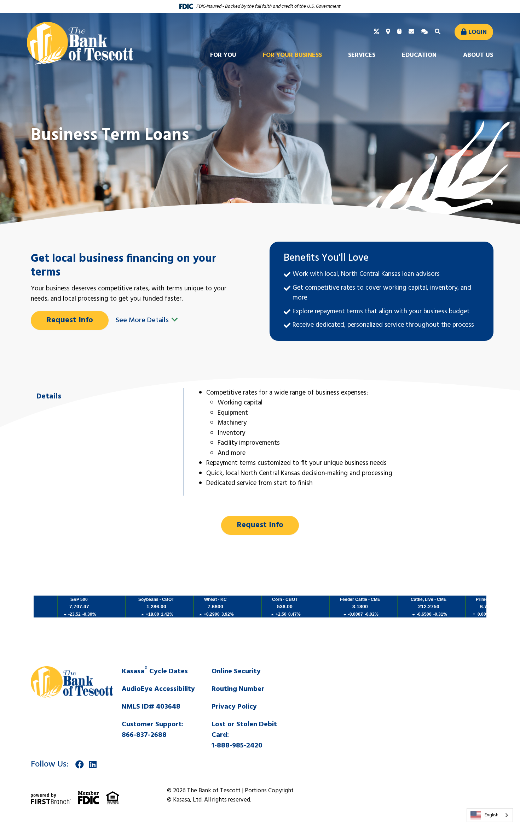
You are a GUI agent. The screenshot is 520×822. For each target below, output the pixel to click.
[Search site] (438, 32)
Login (477, 32)
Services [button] (361, 55)
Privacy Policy (234, 706)
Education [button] (419, 55)
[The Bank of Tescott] (80, 43)
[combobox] (490, 815)
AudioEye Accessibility (158, 689)
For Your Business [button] (292, 55)
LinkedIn (93, 764)
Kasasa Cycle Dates (155, 671)
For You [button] (223, 55)
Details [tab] (48, 396)
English (491, 815)
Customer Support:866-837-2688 (153, 730)
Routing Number (238, 689)
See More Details (143, 320)
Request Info (70, 320)
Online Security (236, 671)
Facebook (79, 764)
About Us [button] (478, 55)
